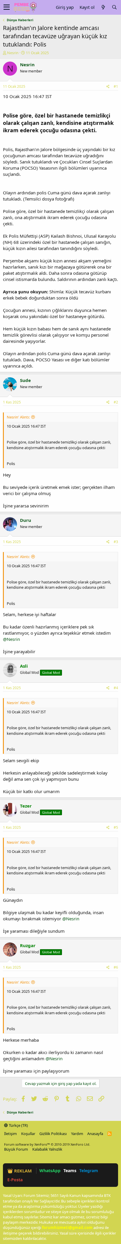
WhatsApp (49, 1170)
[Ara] (114, 7)
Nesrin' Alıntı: (18, 417)
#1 (116, 86)
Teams (69, 1170)
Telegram (88, 1170)
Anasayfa (95, 1133)
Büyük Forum (16, 1149)
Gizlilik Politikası (53, 1133)
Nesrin (13, 52)
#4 (116, 687)
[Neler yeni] (103, 7)
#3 (116, 541)
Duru (25, 520)
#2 (116, 402)
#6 (116, 967)
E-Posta (15, 1179)
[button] (6, 7)
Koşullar (28, 1133)
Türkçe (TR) (18, 1125)
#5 (116, 827)
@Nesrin (11, 639)
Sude (25, 380)
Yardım (77, 1133)
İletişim (10, 1133)
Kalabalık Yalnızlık (47, 1149)
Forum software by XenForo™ (47, 1144)
